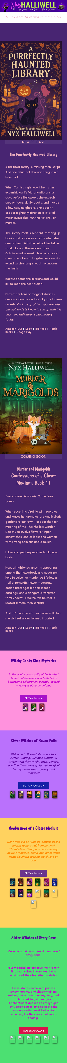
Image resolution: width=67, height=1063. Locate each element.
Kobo (28, 328)
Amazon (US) (14, 328)
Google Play (23, 332)
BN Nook (40, 328)
